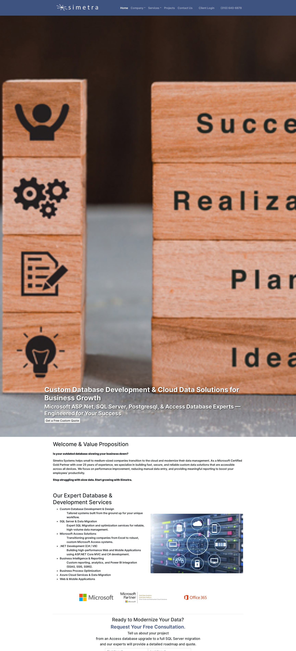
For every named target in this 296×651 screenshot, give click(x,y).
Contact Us (185, 8)
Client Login (204, 8)
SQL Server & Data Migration (78, 521)
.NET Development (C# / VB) (78, 546)
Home (124, 8)
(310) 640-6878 (231, 8)
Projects (169, 8)
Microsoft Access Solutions (78, 533)
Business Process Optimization (80, 570)
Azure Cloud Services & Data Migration (85, 575)
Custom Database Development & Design (87, 509)
